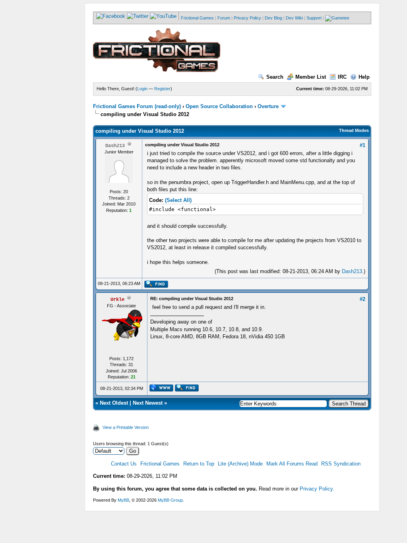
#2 (362, 299)
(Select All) (178, 200)
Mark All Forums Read (292, 464)
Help (364, 77)
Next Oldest (114, 403)
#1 (362, 145)
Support (314, 18)
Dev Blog (273, 18)
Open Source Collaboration (219, 106)
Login (142, 88)
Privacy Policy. (317, 489)
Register (162, 88)
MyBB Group (170, 500)
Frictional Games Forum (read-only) (137, 106)
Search (274, 77)
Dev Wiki (294, 18)
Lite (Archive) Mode (240, 464)
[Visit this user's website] (161, 390)
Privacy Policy (247, 18)
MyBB (123, 500)
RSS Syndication (340, 464)
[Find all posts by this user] (156, 286)
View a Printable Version (126, 427)
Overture (269, 106)
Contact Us (124, 464)
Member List (310, 77)
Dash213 (352, 271)
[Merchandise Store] (337, 18)
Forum (223, 18)
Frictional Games (197, 18)
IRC (342, 77)
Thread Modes (354, 130)
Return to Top (198, 464)
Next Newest (148, 403)
